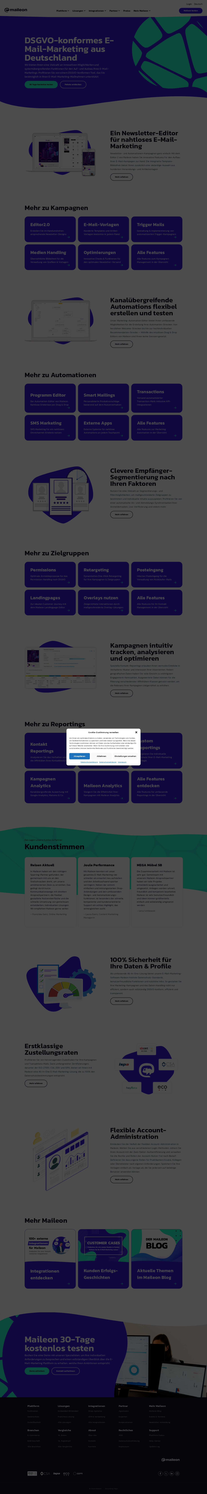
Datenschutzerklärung (89, 762)
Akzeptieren (79, 756)
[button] (136, 732)
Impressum (122, 762)
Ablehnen (101, 756)
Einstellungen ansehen (125, 756)
